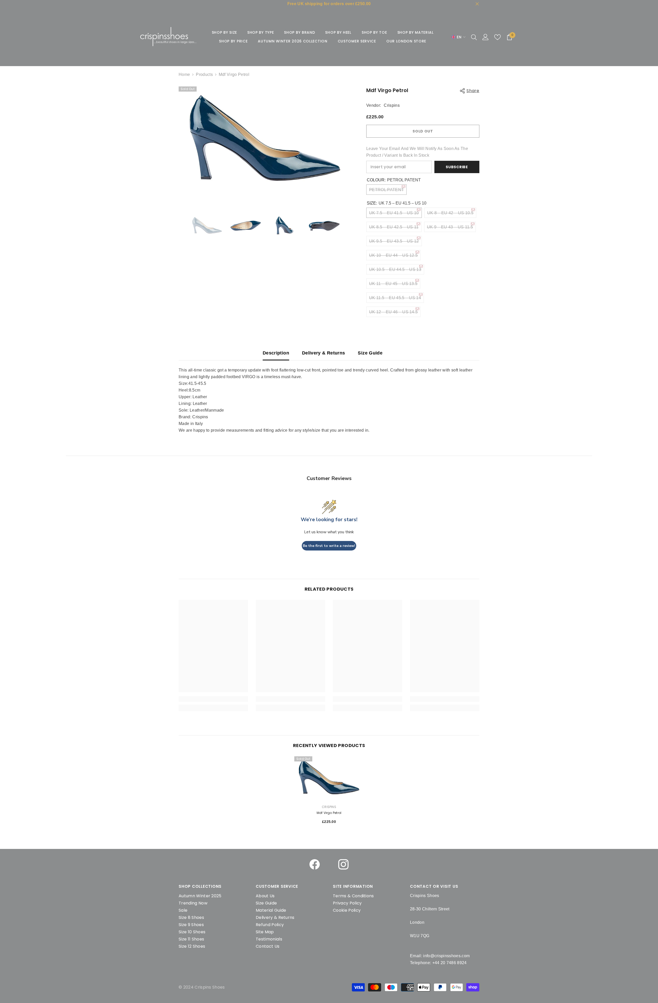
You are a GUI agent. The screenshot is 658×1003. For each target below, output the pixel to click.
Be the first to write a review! (329, 545)
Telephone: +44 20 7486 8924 (438, 963)
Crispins (392, 105)
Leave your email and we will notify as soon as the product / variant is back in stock (417, 151)
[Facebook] (314, 864)
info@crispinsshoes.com (446, 956)
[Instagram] (343, 864)
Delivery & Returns (323, 353)
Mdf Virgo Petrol (329, 813)
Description (276, 353)
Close (477, 4)
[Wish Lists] (497, 37)
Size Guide (370, 353)
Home (184, 74)
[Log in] (485, 37)
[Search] (474, 37)
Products (204, 74)
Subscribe (457, 167)
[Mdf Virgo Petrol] (329, 778)
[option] (265, 141)
